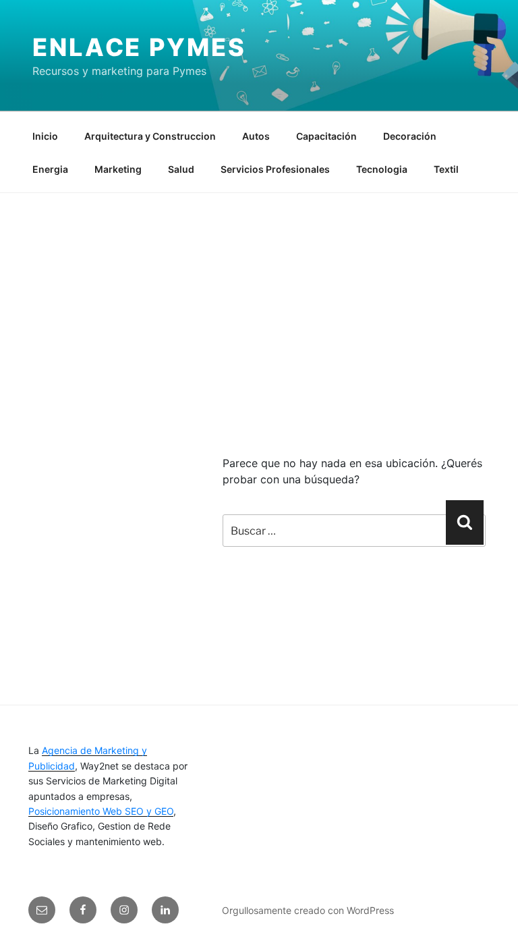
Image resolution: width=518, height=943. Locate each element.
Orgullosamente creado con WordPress (308, 910)
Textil (446, 169)
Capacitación (326, 136)
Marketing (118, 169)
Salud (181, 169)
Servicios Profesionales (275, 169)
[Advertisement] (259, 294)
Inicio (45, 136)
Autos (256, 136)
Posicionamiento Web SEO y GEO (100, 811)
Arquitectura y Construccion (150, 136)
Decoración (409, 136)
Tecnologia (381, 169)
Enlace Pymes (139, 47)
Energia (50, 169)
